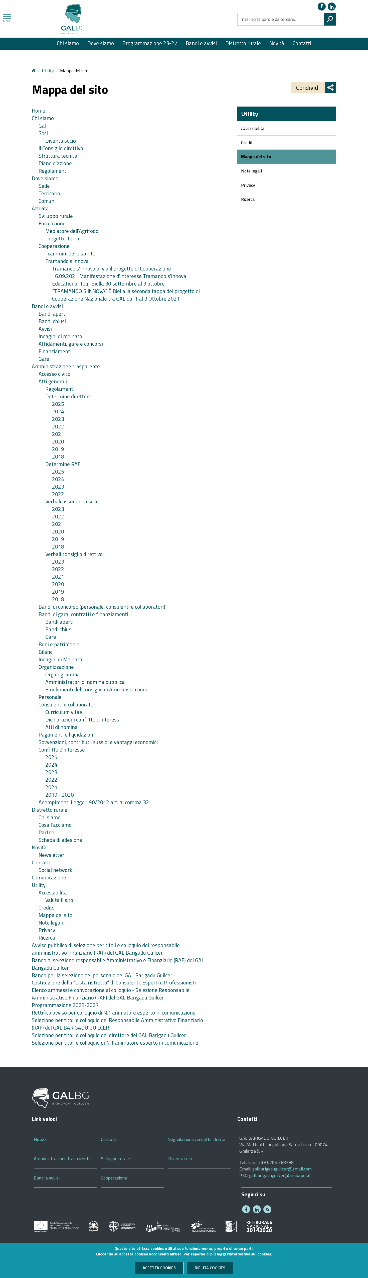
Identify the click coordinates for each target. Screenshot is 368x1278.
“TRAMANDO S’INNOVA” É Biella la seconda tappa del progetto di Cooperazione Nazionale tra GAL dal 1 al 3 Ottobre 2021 (126, 295)
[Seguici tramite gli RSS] (267, 1209)
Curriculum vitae (63, 712)
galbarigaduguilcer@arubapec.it (280, 1175)
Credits (47, 907)
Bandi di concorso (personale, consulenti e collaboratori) (102, 607)
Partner (47, 832)
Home (38, 111)
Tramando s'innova (67, 261)
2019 (58, 449)
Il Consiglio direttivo (61, 148)
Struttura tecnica (58, 156)
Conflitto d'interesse (62, 750)
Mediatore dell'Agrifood (71, 231)
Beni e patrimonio (59, 644)
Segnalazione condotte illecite (196, 1139)
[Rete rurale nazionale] (259, 1226)
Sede (44, 186)
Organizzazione (56, 667)
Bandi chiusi (52, 321)
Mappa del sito (55, 915)
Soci (43, 133)
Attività (40, 208)
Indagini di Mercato (60, 659)
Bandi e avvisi (201, 43)
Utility (48, 70)
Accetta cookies (159, 1268)
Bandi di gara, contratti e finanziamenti (83, 614)
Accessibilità (53, 892)
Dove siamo (100, 43)
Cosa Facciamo (55, 825)
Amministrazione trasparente (66, 366)
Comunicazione (49, 877)
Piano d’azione (55, 163)
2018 (58, 456)
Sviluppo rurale (56, 216)
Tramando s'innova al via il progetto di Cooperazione (111, 268)
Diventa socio (60, 141)
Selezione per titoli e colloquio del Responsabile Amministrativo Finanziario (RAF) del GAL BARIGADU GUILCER (117, 1024)
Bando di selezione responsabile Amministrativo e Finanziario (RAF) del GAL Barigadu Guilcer (118, 964)
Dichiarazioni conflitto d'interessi (82, 719)
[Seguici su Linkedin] (332, 7)
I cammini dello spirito (70, 253)
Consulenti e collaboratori (68, 704)
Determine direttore (68, 396)
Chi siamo (68, 43)
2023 (58, 419)
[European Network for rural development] (203, 1226)
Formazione (52, 223)
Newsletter (51, 855)
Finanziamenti (55, 351)
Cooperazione (54, 246)
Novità (276, 43)
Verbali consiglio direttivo (74, 554)
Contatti (302, 43)
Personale (50, 697)
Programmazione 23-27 (149, 43)
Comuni (47, 201)
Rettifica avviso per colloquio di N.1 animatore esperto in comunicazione (114, 1013)
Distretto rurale (243, 43)
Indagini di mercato (60, 336)
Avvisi (45, 329)
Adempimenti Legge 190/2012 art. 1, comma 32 (94, 802)
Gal (42, 126)
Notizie (41, 1139)
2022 (58, 426)
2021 (58, 434)
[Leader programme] (231, 1226)
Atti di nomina (61, 727)
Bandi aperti (53, 314)
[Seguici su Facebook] (246, 1209)
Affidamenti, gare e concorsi (71, 344)
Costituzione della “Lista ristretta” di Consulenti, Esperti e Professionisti (114, 982)
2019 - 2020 (59, 795)
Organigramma (62, 674)
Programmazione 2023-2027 (65, 1005)
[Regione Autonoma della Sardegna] (122, 1226)
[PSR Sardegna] (163, 1226)
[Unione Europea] (56, 1226)
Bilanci (46, 652)
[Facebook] (322, 7)
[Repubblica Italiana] (94, 1226)
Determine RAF (62, 464)
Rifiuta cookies (210, 1268)
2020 (58, 441)
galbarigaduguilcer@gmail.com (282, 1168)
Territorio (49, 193)
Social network (55, 870)
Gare (44, 359)
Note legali (51, 923)
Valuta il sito (59, 900)
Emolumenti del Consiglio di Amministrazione (96, 689)
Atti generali (53, 381)
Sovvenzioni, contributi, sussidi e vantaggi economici (98, 742)
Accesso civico (54, 374)
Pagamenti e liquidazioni (66, 735)
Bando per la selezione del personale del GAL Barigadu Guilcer (102, 975)
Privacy (47, 930)
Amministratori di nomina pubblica (85, 682)
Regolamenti (53, 171)
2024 (58, 411)
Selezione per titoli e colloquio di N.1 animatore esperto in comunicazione (115, 1043)
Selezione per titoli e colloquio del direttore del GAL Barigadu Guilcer (109, 1035)
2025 (58, 404)
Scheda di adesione (60, 840)
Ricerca (47, 938)
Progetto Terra (62, 238)
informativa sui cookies (250, 1254)
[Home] (73, 20)
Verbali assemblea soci (71, 501)
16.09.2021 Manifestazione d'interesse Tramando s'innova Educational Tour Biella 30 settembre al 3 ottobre (119, 280)
